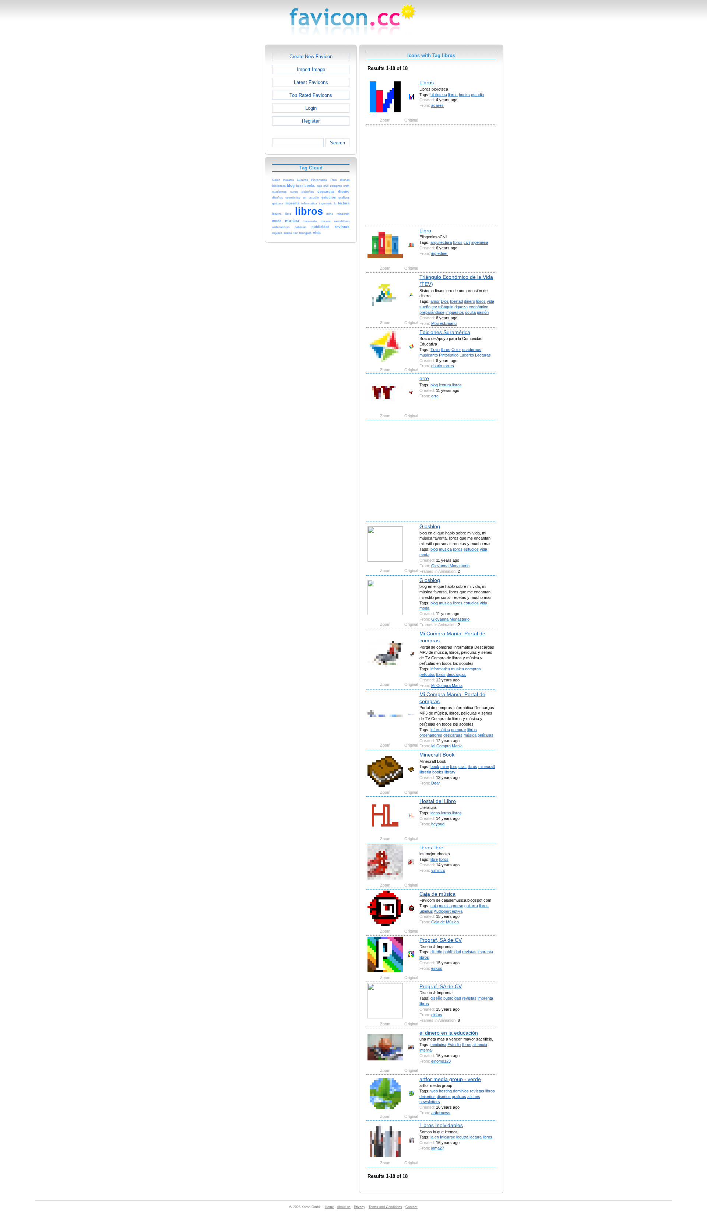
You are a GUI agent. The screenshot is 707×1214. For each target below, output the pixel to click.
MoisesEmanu (444, 323)
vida (490, 301)
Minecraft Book (436, 755)
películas (485, 735)
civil (467, 242)
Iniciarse (447, 1137)
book (434, 766)
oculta (470, 312)
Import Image (311, 69)
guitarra (471, 906)
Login (311, 108)
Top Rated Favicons (310, 95)
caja (434, 906)
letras (446, 813)
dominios (461, 1091)
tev (434, 307)
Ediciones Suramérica (444, 332)
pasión (483, 312)
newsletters (429, 1101)
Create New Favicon (311, 56)
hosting (445, 1091)
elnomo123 (441, 1061)
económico (478, 307)
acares (437, 105)
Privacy (359, 1207)
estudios (471, 549)
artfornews (440, 1113)
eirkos (436, 968)
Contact (411, 1207)
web (434, 1091)
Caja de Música (445, 922)
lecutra (462, 1137)
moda (424, 554)
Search (337, 142)
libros (453, 94)
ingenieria (479, 242)
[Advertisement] (233, 155)
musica (445, 549)
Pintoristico (448, 355)
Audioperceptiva (448, 911)
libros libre (431, 847)
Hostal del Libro (437, 801)
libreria (425, 772)
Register (311, 121)
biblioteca (438, 94)
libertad (456, 301)
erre (424, 378)
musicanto (428, 355)
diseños (444, 1096)
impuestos (455, 312)
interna (425, 1050)
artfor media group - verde (450, 1079)
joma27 (437, 1148)
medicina (438, 1044)
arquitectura (441, 242)
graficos (459, 1096)
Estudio (454, 1044)
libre (434, 859)
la (431, 1137)
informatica (440, 669)
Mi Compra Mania (446, 685)
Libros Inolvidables (441, 1125)
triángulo (445, 307)
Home (329, 1207)
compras (473, 669)
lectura (445, 385)
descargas (456, 674)
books (464, 94)
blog (434, 385)
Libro (425, 231)
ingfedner (439, 253)
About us (344, 1207)
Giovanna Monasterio (450, 566)
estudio (477, 94)
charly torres (442, 366)
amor (435, 301)
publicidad (452, 952)
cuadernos (471, 349)
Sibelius (426, 911)
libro (453, 766)
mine (444, 766)
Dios (445, 301)
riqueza (461, 307)
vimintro (438, 870)
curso (458, 906)
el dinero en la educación (448, 1033)
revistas (469, 952)
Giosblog (429, 526)
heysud (437, 824)
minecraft (486, 766)
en (437, 1137)
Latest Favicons (311, 82)
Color (456, 349)
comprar (458, 729)
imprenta (485, 952)
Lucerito (467, 355)
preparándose (431, 312)
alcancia (479, 1044)
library (449, 772)
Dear (435, 783)
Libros (426, 82)
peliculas (427, 674)
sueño (424, 307)
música (470, 735)
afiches (473, 1096)
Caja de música (437, 894)
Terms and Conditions (385, 1207)
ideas (435, 813)
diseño (436, 952)
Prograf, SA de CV (440, 940)
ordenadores (430, 735)
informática (440, 729)
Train (435, 349)
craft (462, 766)
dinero (469, 301)
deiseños (427, 1096)
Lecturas (483, 355)
